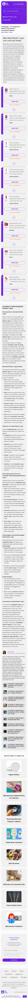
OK (25, 996)
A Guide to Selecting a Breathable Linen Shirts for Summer (16, 746)
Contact (4, 977)
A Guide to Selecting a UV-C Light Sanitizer (16, 692)
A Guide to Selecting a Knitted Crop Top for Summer (16, 685)
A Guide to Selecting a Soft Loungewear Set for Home (16, 738)
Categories (14, 977)
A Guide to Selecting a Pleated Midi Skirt (16, 718)
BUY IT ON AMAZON (15, 105)
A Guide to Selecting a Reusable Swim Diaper (16, 705)
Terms (21, 971)
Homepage (5, 27)
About (6, 971)
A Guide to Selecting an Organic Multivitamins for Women (16, 698)
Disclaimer (8, 974)
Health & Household (7, 28)
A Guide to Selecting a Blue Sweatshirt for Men (16, 724)
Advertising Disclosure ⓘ (20, 992)
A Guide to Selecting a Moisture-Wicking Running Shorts (16, 731)
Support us (19, 974)
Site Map (24, 977)
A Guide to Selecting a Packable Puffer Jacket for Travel (16, 712)
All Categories (19, 4)
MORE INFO (15, 101)
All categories (15, 27)
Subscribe (14, 960)
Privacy (14, 971)
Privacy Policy (16, 956)
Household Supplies (7, 30)
